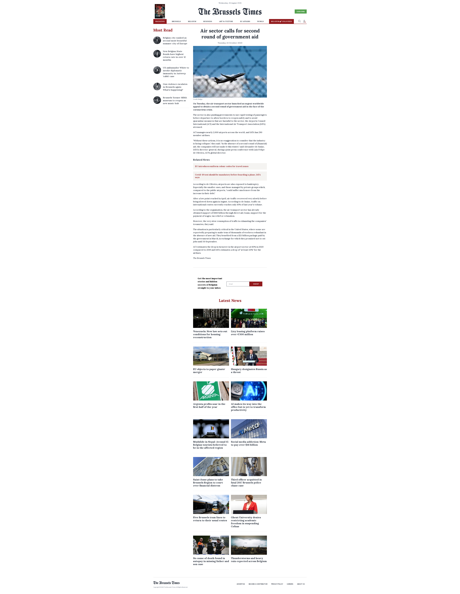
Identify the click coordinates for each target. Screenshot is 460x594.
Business (207, 21)
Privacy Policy (277, 584)
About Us (301, 584)
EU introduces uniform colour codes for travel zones (221, 166)
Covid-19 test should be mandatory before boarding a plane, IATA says (228, 176)
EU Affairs (245, 21)
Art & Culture (226, 21)
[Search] (299, 21)
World (260, 21)
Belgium (192, 21)
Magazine (160, 21)
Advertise (241, 584)
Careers (290, 584)
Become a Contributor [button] (258, 584)
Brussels (176, 21)
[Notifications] (304, 21)
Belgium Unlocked (281, 21)
